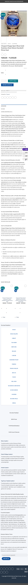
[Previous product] (5, 55)
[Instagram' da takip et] (4, 569)
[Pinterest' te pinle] (13, 97)
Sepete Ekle (13, 80)
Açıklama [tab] (3, 106)
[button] (2, 5)
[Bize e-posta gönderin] (12, 569)
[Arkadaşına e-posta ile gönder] (10, 97)
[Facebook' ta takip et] (1, 569)
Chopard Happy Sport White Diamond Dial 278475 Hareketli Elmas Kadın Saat (21, 299)
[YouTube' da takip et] (7, 572)
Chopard (14, 43)
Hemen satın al (7, 84)
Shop (9, 43)
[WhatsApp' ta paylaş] (2, 97)
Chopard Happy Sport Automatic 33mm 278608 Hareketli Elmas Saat (7, 299)
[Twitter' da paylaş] (7, 97)
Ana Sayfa (4, 43)
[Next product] (2, 55)
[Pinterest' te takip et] (4, 572)
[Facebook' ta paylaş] (5, 97)
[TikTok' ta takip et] (7, 569)
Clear (4, 317)
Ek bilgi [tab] (3, 109)
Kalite (2, 72)
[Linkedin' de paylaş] (15, 97)
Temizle (25, 68)
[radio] (16, 70)
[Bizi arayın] (1, 572)
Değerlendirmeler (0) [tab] (6, 111)
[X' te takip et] (9, 569)
